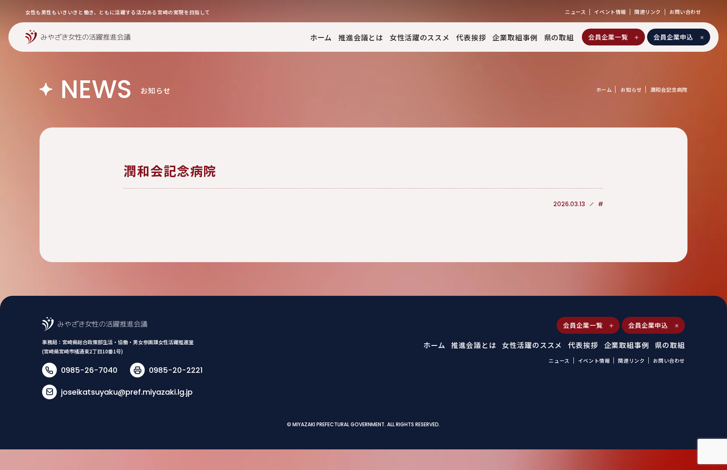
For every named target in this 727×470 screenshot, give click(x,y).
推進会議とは (360, 37)
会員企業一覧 (608, 36)
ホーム (321, 37)
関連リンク (647, 11)
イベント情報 (610, 11)
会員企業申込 (673, 36)
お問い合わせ (685, 11)
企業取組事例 (514, 37)
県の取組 (559, 37)
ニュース (575, 11)
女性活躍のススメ (420, 37)
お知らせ (631, 89)
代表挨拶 (471, 37)
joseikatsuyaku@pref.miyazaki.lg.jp (127, 392)
